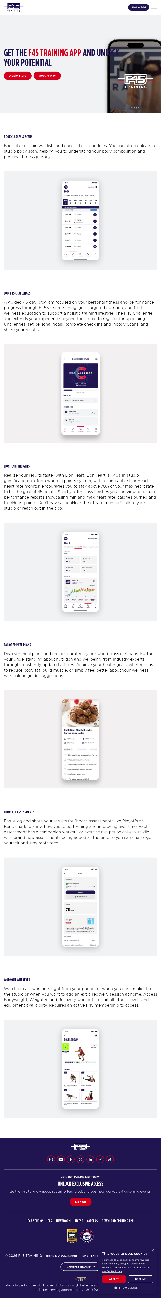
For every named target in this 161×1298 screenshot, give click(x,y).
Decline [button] (140, 1279)
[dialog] (127, 1270)
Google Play (47, 76)
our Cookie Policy (112, 1271)
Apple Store (17, 76)
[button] (127, 1287)
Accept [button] (114, 1279)
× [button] (152, 1250)
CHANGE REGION (79, 1267)
